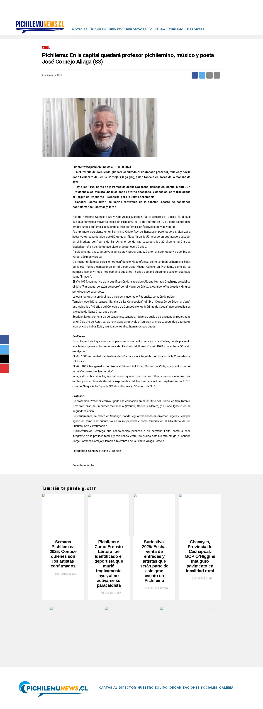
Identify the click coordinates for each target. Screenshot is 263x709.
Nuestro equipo (153, 687)
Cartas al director (117, 687)
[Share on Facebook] (195, 75)
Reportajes (136, 29)
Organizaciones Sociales (193, 687)
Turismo (176, 29)
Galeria (226, 687)
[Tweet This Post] (202, 75)
